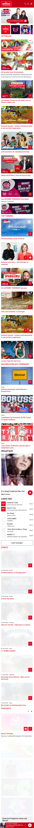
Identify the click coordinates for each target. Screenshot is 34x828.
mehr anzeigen (17, 543)
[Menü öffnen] (31, 3)
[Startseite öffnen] (6, 3)
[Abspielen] (30, 825)
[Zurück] (28, 711)
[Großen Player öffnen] (24, 825)
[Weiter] (32, 711)
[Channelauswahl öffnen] (28, 3)
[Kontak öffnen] (25, 3)
